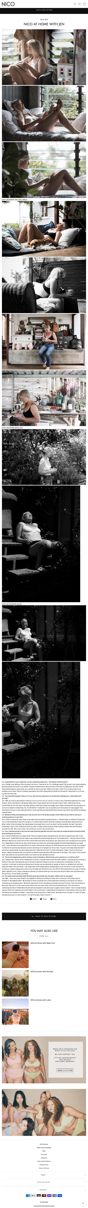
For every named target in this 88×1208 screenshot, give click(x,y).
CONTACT (43, 1190)
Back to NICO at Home (45, 916)
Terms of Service (44, 1168)
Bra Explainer (44, 1144)
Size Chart (44, 1154)
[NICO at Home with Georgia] (15, 983)
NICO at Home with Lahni (41, 1000)
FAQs (43, 1151)
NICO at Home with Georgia (42, 971)
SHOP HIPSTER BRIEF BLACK (12, 604)
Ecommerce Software (40, 1206)
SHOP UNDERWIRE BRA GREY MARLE (14, 200)
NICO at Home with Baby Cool (43, 943)
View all (44, 936)
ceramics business (38, 857)
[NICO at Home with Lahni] (15, 1011)
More (43, 1175)
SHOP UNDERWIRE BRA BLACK (12, 428)
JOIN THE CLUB (43, 1182)
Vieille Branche (16, 838)
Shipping (44, 1158)
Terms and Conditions (44, 1161)
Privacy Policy (44, 1164)
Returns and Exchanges (44, 1147)
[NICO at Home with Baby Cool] (15, 954)
